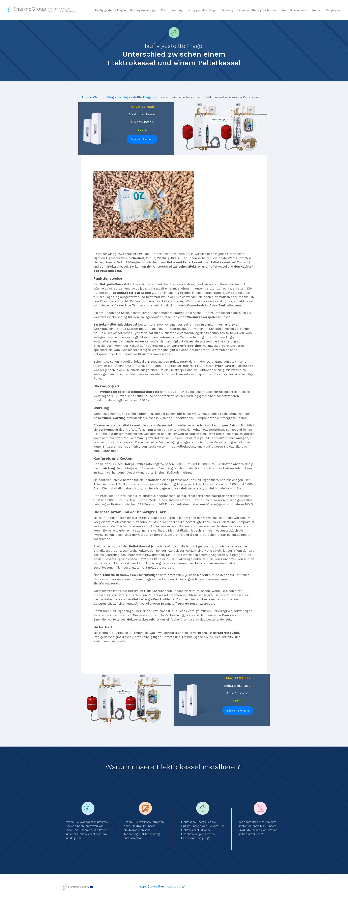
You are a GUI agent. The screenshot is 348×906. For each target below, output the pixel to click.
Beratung (227, 10)
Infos (283, 10)
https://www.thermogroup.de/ (162, 886)
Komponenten (299, 10)
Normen (317, 10)
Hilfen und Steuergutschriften (256, 10)
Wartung (177, 10)
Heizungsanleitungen (143, 10)
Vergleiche (333, 10)
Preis (164, 10)
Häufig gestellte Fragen (110, 10)
